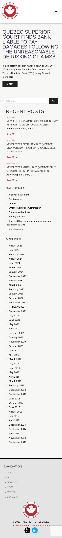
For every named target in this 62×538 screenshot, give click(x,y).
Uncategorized (16, 229)
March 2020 (15, 359)
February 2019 (16, 385)
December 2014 (17, 424)
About (10, 477)
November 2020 (17, 341)
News (10, 487)
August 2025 (15, 245)
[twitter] (28, 532)
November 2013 (17, 438)
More (10, 84)
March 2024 (15, 267)
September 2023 (17, 276)
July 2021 (14, 315)
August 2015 (15, 411)
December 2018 (17, 390)
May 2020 (14, 355)
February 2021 (16, 333)
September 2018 (17, 394)
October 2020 (16, 346)
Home (10, 473)
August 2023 (15, 280)
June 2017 (14, 407)
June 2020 (14, 350)
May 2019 (14, 372)
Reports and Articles (19, 212)
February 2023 (16, 289)
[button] (56, 11)
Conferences (15, 199)
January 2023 (16, 293)
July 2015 (14, 416)
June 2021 (14, 319)
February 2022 (16, 306)
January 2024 (16, 271)
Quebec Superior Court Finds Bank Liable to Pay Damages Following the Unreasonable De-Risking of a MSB (30, 44)
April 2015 (14, 420)
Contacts (12, 497)
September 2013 (17, 442)
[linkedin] (35, 532)
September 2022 (17, 302)
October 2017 (16, 403)
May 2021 (14, 324)
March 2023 (15, 285)
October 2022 (16, 298)
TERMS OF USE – (22, 525)
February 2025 (16, 254)
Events (11, 492)
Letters (12, 203)
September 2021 (17, 311)
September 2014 (17, 429)
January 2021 (16, 337)
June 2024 (14, 263)
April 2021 (14, 328)
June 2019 (14, 368)
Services (12, 482)
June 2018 (14, 398)
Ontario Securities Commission (25, 207)
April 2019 (14, 376)
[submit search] (53, 101)
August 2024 (15, 258)
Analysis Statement (19, 194)
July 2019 (14, 363)
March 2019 (15, 381)
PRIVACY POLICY (41, 525)
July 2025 (14, 250)
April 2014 (14, 433)
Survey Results (17, 216)
